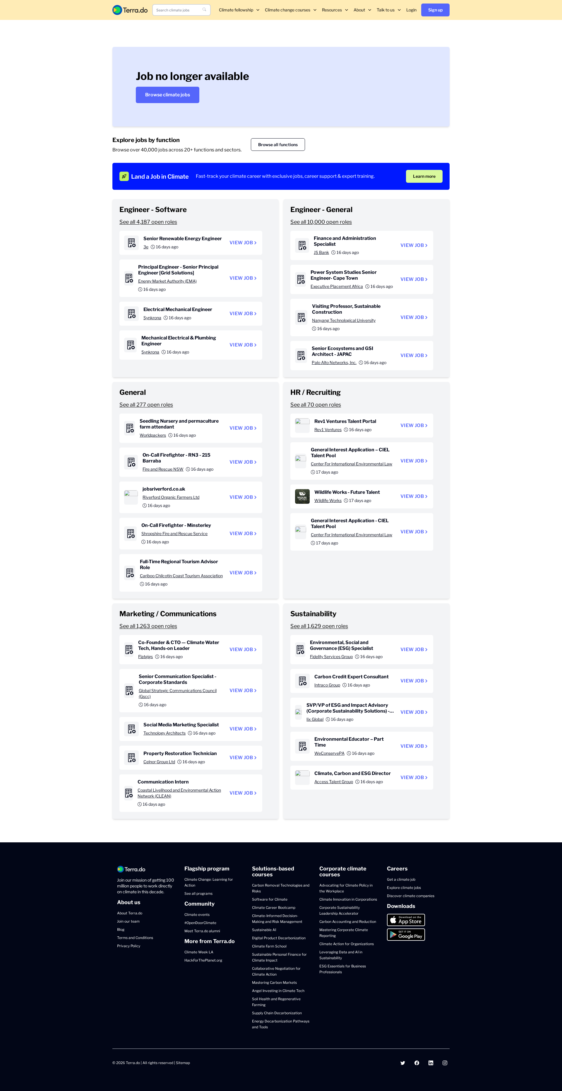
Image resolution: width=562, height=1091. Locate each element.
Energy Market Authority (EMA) (167, 281)
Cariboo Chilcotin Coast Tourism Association (181, 575)
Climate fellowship (236, 9)
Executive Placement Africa (337, 286)
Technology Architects (164, 732)
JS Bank (321, 252)
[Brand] (130, 10)
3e (145, 246)
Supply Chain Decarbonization (277, 1013)
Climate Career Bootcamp (273, 907)
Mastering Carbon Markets (274, 982)
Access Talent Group (333, 781)
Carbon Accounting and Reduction (347, 921)
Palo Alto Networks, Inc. (334, 362)
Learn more (424, 176)
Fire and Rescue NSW (163, 469)
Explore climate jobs (404, 887)
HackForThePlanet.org (203, 960)
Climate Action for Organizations (346, 944)
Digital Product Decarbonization (279, 938)
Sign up (435, 9)
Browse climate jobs (167, 95)
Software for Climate (269, 899)
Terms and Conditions (135, 937)
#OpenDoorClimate (200, 923)
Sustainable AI (264, 930)
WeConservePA (329, 753)
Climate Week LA (198, 952)
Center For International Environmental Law (351, 463)
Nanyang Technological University (344, 320)
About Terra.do (129, 913)
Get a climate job (401, 879)
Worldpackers (153, 435)
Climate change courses (287, 9)
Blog (120, 929)
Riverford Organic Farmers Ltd (171, 497)
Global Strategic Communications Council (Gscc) (178, 693)
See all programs (198, 893)
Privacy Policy (128, 946)
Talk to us (386, 9)
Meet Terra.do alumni (202, 931)
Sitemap (183, 1063)
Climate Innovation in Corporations (348, 899)
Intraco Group (327, 684)
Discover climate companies (410, 896)
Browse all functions (278, 144)
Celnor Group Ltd (159, 761)
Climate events (197, 914)
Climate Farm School (269, 946)
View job (241, 242)
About (359, 9)
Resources (332, 9)
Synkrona (152, 317)
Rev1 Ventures (328, 429)
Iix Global (314, 719)
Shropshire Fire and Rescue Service (174, 533)
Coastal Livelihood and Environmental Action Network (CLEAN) (179, 793)
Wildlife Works (328, 500)
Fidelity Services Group (331, 656)
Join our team (128, 921)
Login (411, 9)
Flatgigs (145, 656)
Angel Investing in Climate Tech (278, 990)
